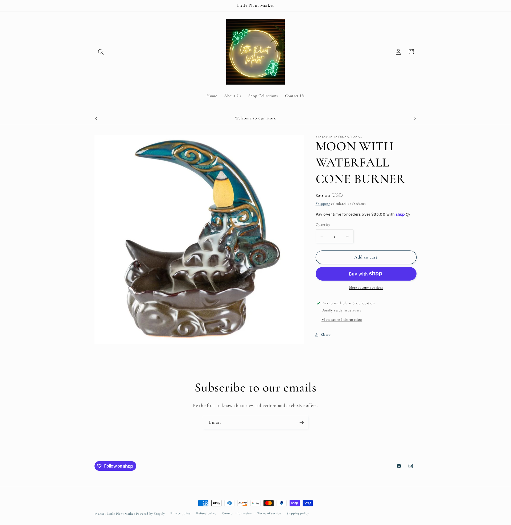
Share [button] (326, 334)
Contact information (237, 513)
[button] (100, 51)
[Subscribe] (301, 423)
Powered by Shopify (150, 513)
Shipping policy (298, 513)
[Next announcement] (415, 118)
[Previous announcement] (96, 118)
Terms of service (269, 513)
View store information (342, 319)
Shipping (323, 203)
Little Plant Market (121, 513)
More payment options (366, 287)
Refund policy (206, 513)
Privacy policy (180, 513)
